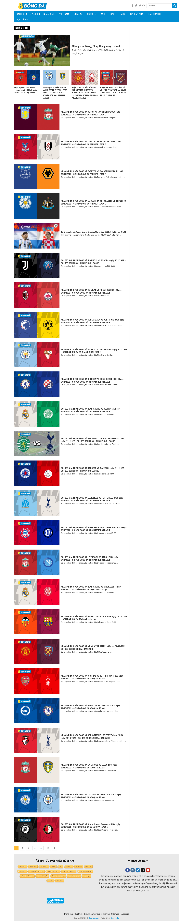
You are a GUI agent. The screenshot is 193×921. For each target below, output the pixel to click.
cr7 (61, 866)
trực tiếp (86, 876)
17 (48, 848)
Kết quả (88, 866)
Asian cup (44, 866)
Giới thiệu (78, 914)
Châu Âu (78, 14)
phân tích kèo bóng (86, 871)
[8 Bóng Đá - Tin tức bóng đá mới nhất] (33, 5)
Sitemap (115, 914)
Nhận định (49, 14)
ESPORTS (79, 866)
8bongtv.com (94, 918)
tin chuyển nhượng (58, 876)
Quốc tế (91, 14)
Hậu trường (154, 14)
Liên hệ (106, 914)
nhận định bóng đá (69, 871)
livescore (35, 14)
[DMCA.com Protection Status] (55, 901)
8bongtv (22, 866)
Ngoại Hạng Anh (53, 871)
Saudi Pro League (27, 876)
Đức (112, 14)
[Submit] (174, 5)
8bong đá (33, 866)
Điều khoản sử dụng (93, 914)
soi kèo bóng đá (43, 876)
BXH (53, 866)
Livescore (125, 914)
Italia (122, 14)
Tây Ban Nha (136, 14)
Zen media (114, 918)
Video (50, 880)
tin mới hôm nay (74, 876)
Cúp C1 (68, 866)
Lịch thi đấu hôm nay (36, 871)
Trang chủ (21, 14)
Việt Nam (64, 14)
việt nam (59, 880)
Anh (103, 14)
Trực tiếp (20, 19)
